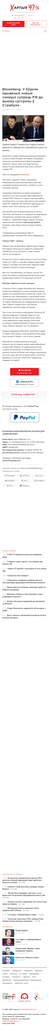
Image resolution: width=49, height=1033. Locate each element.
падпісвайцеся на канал (24, 383)
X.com (40, 476)
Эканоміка (28, 970)
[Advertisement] (24, 60)
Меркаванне (7, 926)
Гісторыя (23, 974)
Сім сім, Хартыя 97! (35, 24)
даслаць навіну (18, 15)
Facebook (11, 476)
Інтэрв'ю (6, 977)
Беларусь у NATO (21, 983)
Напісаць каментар (24, 395)
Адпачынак (6, 980)
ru (19, 17)
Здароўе (26, 977)
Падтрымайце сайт (13, 24)
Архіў (30, 15)
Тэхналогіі (16, 977)
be (16, 17)
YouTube (25, 476)
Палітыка (6, 970)
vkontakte (11, 481)
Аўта (34, 977)
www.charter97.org (29, 1009)
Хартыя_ (24, 8)
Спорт (4, 974)
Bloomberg (24, 175)
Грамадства (17, 970)
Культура (13, 974)
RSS (11, 486)
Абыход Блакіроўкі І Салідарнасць (27, 980)
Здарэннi (38, 970)
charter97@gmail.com (10, 1021)
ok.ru (25, 481)
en (23, 17)
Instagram (40, 481)
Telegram (25, 486)
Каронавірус (7, 983)
